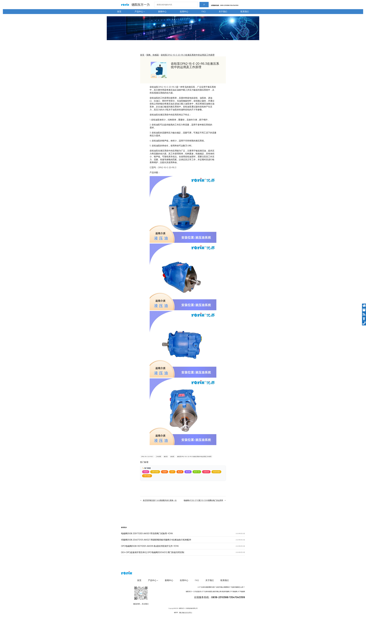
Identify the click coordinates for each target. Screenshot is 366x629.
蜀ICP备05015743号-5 (185, 612)
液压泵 (166, 456)
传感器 (146, 472)
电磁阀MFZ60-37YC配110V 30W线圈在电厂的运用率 (203, 500)
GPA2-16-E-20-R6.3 (147, 456)
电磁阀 (165, 472)
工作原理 (158, 456)
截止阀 (180, 472)
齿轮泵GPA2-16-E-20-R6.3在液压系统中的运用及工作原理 (194, 456)
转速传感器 (216, 472)
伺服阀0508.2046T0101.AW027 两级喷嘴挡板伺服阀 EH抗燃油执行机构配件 (156, 540)
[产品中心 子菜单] (144, 11)
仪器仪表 (206, 472)
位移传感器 (155, 472)
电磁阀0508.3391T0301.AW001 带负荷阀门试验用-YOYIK (147, 533)
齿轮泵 (172, 456)
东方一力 (196, 472)
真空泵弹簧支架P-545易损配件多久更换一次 (160, 500)
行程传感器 (147, 476)
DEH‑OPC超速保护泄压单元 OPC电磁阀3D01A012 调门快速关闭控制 (152, 552)
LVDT (172, 472)
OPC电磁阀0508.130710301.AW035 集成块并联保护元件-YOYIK (150, 546)
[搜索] (204, 4)
